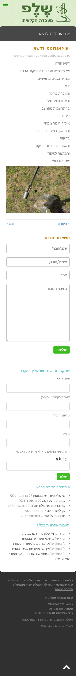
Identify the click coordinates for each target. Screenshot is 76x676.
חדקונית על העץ (54, 516)
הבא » (10, 223)
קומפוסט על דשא (53, 501)
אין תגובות (31, 56)
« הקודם (64, 223)
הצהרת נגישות (64, 589)
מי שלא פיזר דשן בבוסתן (49, 496)
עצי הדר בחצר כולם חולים (48, 506)
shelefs (17, 56)
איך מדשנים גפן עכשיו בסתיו (31, 549)
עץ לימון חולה (56, 511)
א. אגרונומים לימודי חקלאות (31, 544)
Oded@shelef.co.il (53, 626)
